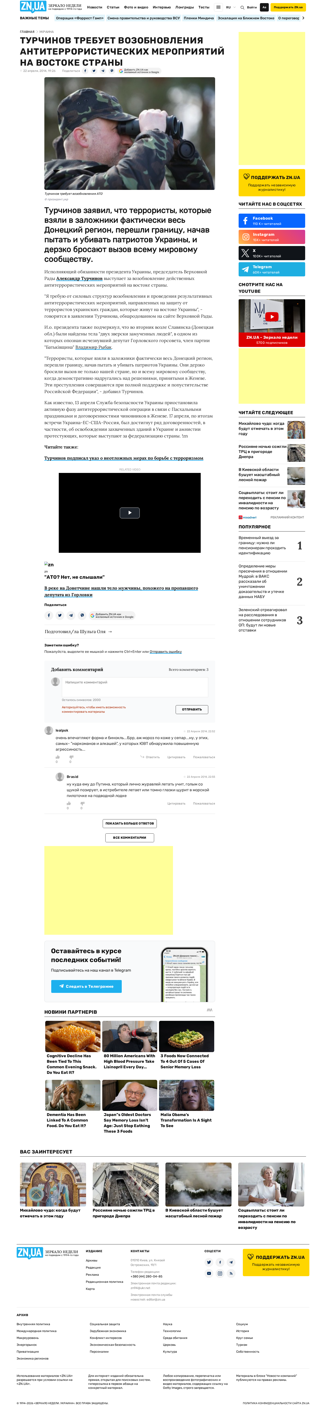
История (242, 1331)
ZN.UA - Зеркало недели (271, 337)
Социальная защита (105, 1324)
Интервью (162, 7)
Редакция (93, 1267)
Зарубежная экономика (108, 1331)
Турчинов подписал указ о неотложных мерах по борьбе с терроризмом (123, 458)
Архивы (91, 1260)
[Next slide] (302, 18)
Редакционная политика (104, 1282)
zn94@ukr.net (140, 1288)
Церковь (169, 1345)
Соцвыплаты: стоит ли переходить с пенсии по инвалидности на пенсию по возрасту (262, 500)
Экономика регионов (33, 1358)
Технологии (172, 1331)
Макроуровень (28, 1338)
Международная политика (37, 1331)
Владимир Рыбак (93, 347)
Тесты (204, 7)
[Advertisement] (108, 890)
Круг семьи (244, 1338)
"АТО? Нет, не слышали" (74, 577)
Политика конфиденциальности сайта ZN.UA (276, 1403)
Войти (252, 7)
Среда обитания (175, 1338)
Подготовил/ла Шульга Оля (75, 631)
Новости (94, 7)
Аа (264, 7)
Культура (170, 1352)
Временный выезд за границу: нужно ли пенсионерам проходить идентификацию (262, 545)
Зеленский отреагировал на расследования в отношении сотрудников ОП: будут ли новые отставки (263, 620)
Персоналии (99, 1352)
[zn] (49, 565)
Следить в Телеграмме (90, 986)
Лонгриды (184, 7)
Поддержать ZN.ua (288, 7)
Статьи (113, 7)
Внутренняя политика (33, 1324)
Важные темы (34, 18)
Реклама (92, 1275)
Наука (167, 1324)
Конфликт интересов (106, 1338)
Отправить (192, 709)
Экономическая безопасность (113, 1345)
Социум (242, 1324)
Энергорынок (27, 1345)
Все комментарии (129, 838)
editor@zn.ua (156, 1299)
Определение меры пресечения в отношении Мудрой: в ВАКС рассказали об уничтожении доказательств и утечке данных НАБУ (263, 581)
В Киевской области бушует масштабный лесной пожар (259, 474)
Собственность (247, 1352)
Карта (90, 1289)
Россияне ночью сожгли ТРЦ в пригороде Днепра (263, 451)
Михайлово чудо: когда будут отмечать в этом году (261, 428)
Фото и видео (136, 7)
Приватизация (28, 1352)
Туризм (241, 1345)
